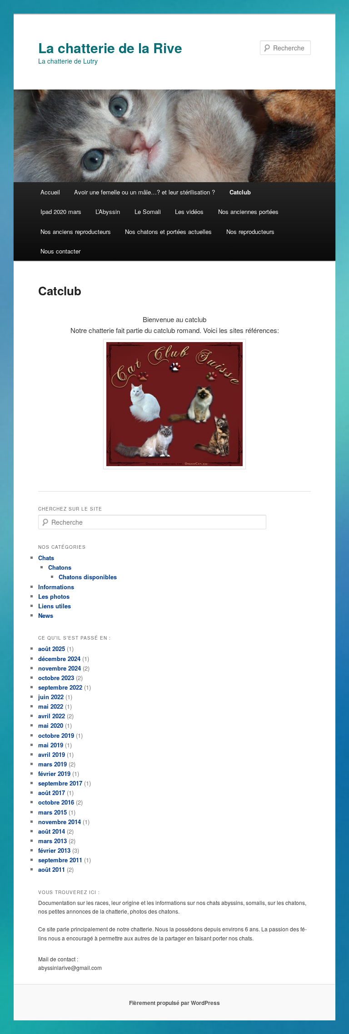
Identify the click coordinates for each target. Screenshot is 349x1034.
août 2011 (51, 869)
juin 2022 (51, 696)
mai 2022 (50, 706)
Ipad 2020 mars (60, 211)
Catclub (240, 192)
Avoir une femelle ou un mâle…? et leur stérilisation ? (144, 192)
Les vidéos (189, 211)
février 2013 (54, 850)
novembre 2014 (59, 821)
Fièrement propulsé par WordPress (174, 1003)
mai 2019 (50, 745)
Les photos (54, 596)
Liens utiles (54, 606)
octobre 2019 (56, 735)
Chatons (59, 567)
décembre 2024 (59, 658)
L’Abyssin (107, 211)
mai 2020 (50, 725)
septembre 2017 (60, 783)
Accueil (50, 192)
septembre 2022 (60, 687)
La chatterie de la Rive (110, 47)
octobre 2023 (56, 677)
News (45, 615)
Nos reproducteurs (250, 231)
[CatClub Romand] (174, 404)
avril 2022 (51, 715)
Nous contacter (60, 251)
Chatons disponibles (88, 576)
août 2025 (51, 648)
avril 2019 (51, 754)
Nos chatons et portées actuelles (168, 231)
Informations (56, 586)
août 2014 (51, 831)
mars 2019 (52, 764)
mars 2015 (52, 812)
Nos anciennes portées (248, 211)
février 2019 (54, 773)
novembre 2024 (59, 668)
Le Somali (148, 211)
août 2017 (51, 792)
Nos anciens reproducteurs (75, 231)
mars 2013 (52, 840)
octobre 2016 (56, 802)
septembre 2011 (60, 859)
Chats (46, 557)
